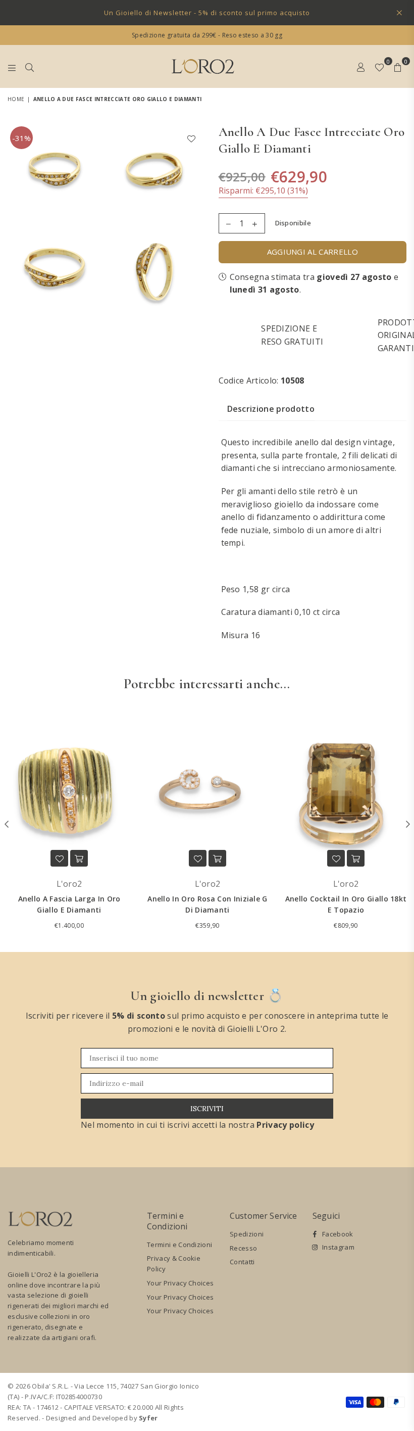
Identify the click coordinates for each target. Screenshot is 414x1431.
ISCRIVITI (207, 1108)
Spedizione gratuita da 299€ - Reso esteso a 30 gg (207, 35)
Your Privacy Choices (180, 1282)
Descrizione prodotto (271, 408)
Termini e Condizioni (179, 1244)
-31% (21, 138)
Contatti (242, 1261)
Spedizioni (247, 1233)
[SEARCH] (29, 66)
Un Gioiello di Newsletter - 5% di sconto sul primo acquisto (207, 12)
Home (16, 99)
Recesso (243, 1248)
